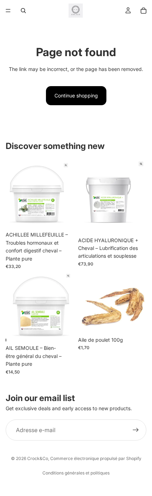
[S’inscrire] (135, 430)
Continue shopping (76, 95)
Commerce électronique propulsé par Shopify (95, 458)
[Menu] (8, 10)
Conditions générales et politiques (76, 473)
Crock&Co (37, 458)
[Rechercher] (23, 10)
